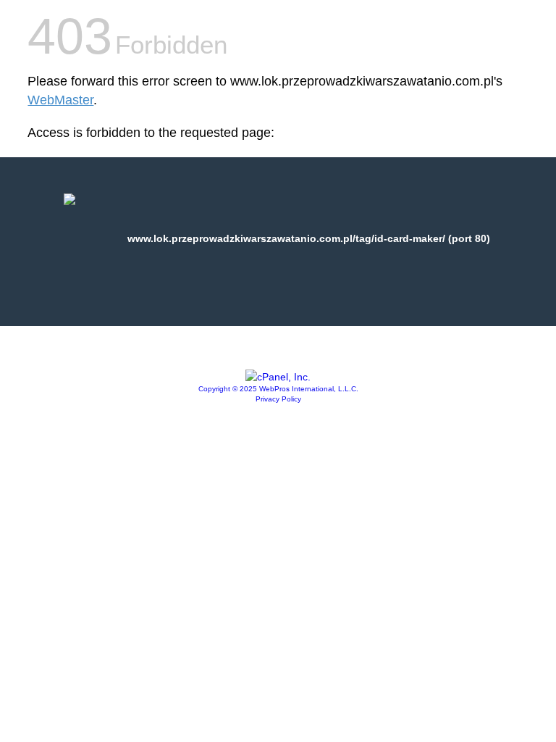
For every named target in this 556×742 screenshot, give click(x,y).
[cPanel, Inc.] (278, 377)
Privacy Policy (278, 399)
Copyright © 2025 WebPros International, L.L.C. (278, 389)
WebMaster (60, 100)
